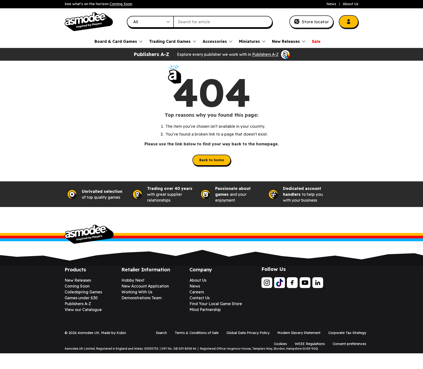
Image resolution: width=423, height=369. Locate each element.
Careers (196, 291)
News (331, 4)
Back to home (211, 160)
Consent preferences (349, 344)
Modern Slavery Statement (298, 333)
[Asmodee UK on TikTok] (279, 282)
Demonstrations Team (141, 297)
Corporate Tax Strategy (347, 333)
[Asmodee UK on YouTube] (305, 282)
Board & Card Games (115, 41)
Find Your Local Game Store (215, 303)
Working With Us (136, 291)
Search (161, 333)
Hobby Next (132, 280)
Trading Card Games (170, 41)
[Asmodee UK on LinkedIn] (317, 282)
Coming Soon (120, 4)
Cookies (280, 344)
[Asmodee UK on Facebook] (292, 282)
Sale (316, 41)
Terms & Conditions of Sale (197, 333)
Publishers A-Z (265, 54)
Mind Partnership (205, 309)
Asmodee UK (88, 333)
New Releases (286, 41)
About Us (350, 4)
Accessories (215, 41)
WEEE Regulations (310, 344)
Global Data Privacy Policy (248, 333)
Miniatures (249, 41)
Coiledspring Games (83, 291)
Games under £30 (81, 297)
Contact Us (199, 297)
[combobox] (199, 21)
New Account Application (145, 286)
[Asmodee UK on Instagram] (266, 282)
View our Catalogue (83, 309)
